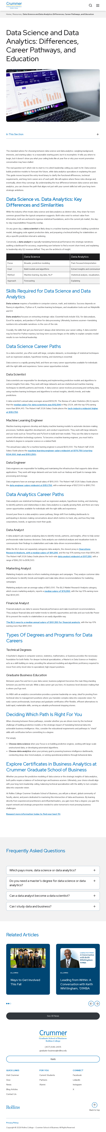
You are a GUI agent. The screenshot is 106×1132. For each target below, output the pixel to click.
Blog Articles (12, 1089)
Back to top (94, 1110)
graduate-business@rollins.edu (53, 1050)
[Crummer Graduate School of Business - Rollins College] (14, 5)
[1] (6, 1003)
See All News (53, 1016)
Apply (53, 1059)
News (8, 1084)
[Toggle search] (90, 5)
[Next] (97, 1003)
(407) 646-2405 (53, 1047)
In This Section (14, 134)
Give (8, 1080)
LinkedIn (76, 1080)
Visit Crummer (12, 1075)
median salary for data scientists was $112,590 (37, 404)
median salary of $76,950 (57, 591)
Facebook (77, 1075)
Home (8, 14)
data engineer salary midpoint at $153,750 (31, 485)
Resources (17, 14)
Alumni (14, 973)
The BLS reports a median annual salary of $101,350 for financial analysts (43, 622)
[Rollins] (13, 1107)
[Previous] (91, 1003)
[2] (8, 1003)
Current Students (47, 1075)
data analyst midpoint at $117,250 (75, 556)
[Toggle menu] (98, 5)
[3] (10, 1003)
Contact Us (11, 1094)
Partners (43, 1080)
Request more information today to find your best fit (33, 814)
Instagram (77, 1084)
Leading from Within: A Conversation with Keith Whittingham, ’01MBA (76, 984)
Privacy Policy (12, 1123)
